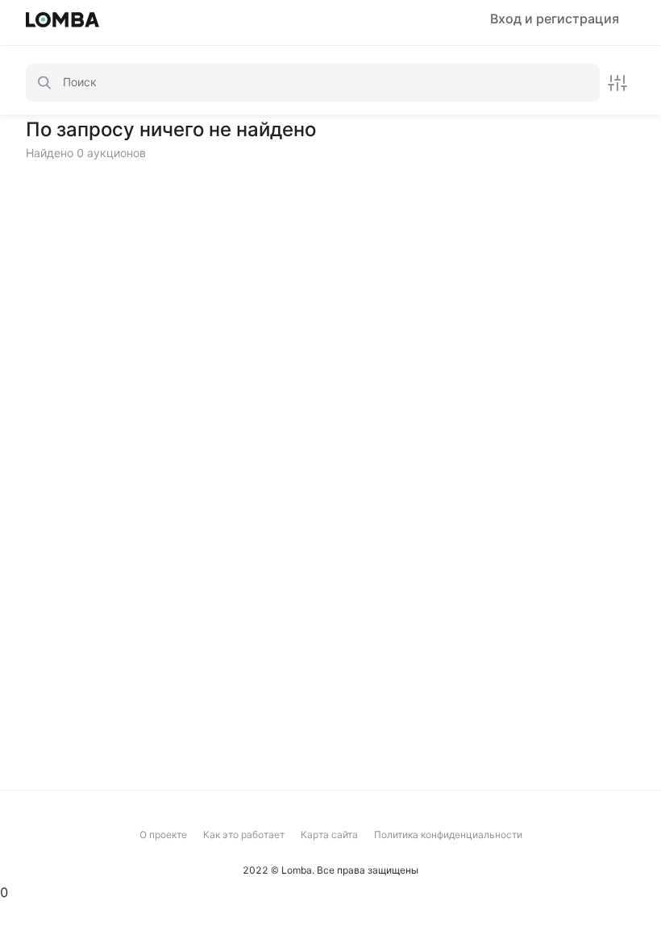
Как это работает (244, 834)
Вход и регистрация (554, 19)
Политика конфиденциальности (448, 834)
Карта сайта (329, 834)
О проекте (163, 834)
